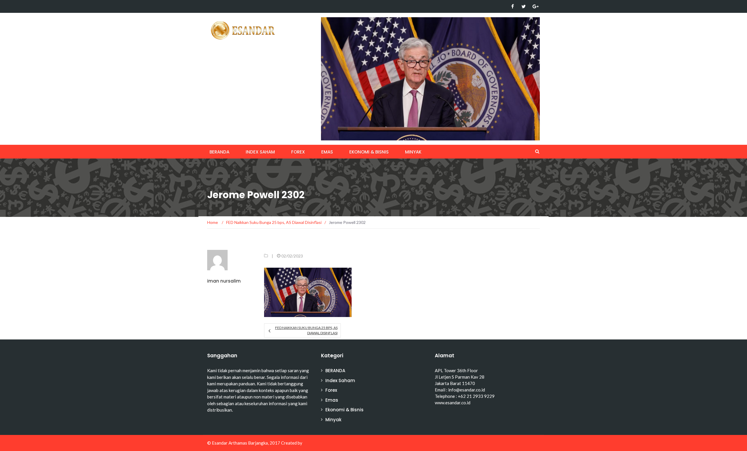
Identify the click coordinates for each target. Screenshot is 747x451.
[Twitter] (524, 6)
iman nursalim (224, 281)
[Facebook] (512, 6)
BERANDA (219, 152)
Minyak (413, 152)
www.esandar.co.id (452, 402)
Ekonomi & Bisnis (369, 152)
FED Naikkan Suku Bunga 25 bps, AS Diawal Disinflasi (306, 330)
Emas (327, 152)
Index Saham (260, 152)
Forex (298, 152)
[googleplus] (535, 6)
